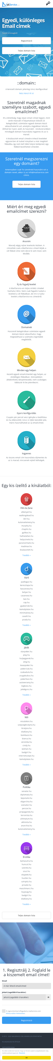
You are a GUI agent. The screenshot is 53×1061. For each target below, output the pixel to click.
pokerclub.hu (27, 668)
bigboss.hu (26, 686)
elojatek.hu (26, 874)
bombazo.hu (26, 735)
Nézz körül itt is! (26, 93)
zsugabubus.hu (26, 675)
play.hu (26, 655)
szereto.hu (26, 867)
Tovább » (26, 555)
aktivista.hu (26, 822)
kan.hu (26, 599)
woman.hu (26, 749)
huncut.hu (26, 864)
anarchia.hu (26, 825)
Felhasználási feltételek (11, 1042)
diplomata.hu (26, 794)
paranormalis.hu (26, 543)
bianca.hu (26, 738)
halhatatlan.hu (26, 536)
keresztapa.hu (26, 585)
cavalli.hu (26, 616)
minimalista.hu (26, 612)
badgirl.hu (26, 752)
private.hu (26, 885)
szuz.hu (26, 871)
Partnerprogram (8, 1047)
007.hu (26, 519)
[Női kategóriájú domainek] (26, 708)
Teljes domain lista (26, 50)
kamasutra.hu (26, 861)
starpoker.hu (26, 651)
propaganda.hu (26, 811)
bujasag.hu (26, 892)
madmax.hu (26, 546)
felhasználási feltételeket (15, 1013)
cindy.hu (26, 745)
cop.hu (26, 602)
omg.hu (26, 661)
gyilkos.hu (26, 532)
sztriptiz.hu (26, 881)
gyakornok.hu (26, 606)
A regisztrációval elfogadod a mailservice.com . (23, 1012)
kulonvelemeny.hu (26, 522)
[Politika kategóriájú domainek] (26, 778)
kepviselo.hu (26, 798)
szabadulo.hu (26, 672)
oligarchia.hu (26, 801)
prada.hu (26, 619)
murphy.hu (26, 525)
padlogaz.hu (26, 581)
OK (27, 1058)
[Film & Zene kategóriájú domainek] (26, 499)
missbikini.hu (26, 721)
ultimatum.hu (26, 818)
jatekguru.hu (26, 689)
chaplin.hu (26, 529)
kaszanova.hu (26, 588)
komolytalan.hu (27, 609)
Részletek (22, 1053)
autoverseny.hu (26, 682)
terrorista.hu (26, 815)
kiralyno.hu (26, 728)
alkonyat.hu (26, 512)
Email (4, 981)
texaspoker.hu (26, 665)
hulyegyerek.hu (27, 658)
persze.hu (26, 808)
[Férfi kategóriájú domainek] (26, 569)
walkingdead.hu (26, 515)
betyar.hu (26, 592)
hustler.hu (26, 878)
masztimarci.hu (26, 888)
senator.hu (27, 791)
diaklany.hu (26, 731)
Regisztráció (26, 40)
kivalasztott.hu (26, 549)
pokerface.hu (26, 679)
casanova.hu (26, 595)
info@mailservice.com (39, 172)
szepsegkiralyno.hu (26, 724)
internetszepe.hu (26, 755)
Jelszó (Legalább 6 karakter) (14, 992)
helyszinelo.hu (26, 539)
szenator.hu (26, 805)
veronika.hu (26, 742)
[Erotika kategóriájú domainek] (26, 848)
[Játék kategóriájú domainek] (26, 638)
